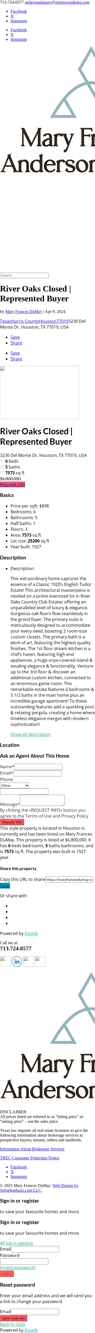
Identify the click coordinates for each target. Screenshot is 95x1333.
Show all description (31, 734)
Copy (5, 886)
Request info (12, 484)
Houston (47, 321)
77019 (62, 321)
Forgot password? (18, 1267)
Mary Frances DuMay (23, 311)
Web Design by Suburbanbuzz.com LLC (39, 1188)
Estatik (31, 933)
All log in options (16, 1243)
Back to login (12, 1324)
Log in (7, 1273)
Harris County (25, 321)
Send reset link (13, 1318)
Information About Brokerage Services (32, 1149)
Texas (5, 321)
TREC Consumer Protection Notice (29, 1158)
